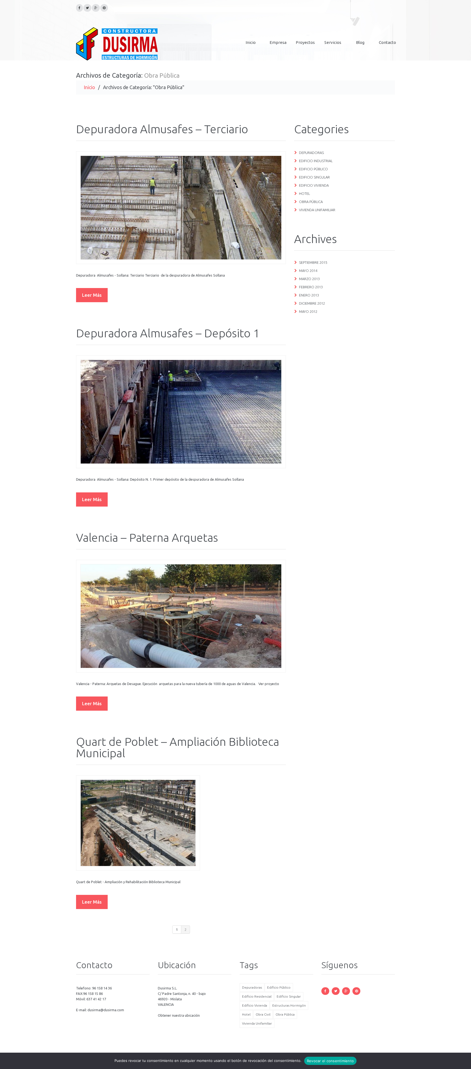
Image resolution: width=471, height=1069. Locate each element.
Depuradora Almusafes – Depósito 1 (168, 333)
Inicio (251, 42)
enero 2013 (309, 295)
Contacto (387, 42)
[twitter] (87, 8)
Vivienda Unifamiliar (317, 210)
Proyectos (305, 42)
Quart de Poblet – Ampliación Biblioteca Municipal (177, 747)
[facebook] (79, 8)
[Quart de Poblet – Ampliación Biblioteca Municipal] (138, 823)
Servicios (332, 42)
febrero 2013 (311, 287)
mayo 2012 (308, 311)
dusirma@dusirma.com (105, 1010)
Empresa (278, 42)
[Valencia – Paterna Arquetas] (181, 616)
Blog (360, 42)
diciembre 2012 (312, 303)
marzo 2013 (309, 279)
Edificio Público (313, 169)
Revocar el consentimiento (330, 1061)
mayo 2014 (308, 270)
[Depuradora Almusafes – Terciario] (181, 208)
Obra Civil (263, 1014)
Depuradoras (311, 153)
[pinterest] (104, 8)
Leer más (92, 295)
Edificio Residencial (256, 996)
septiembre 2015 (313, 262)
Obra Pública (311, 202)
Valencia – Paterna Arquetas (147, 537)
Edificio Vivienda (314, 185)
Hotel (304, 193)
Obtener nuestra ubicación (179, 1015)
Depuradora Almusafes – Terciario (162, 129)
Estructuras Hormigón (289, 1005)
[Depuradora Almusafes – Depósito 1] (181, 412)
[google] (96, 8)
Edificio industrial (316, 161)
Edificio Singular (314, 177)
